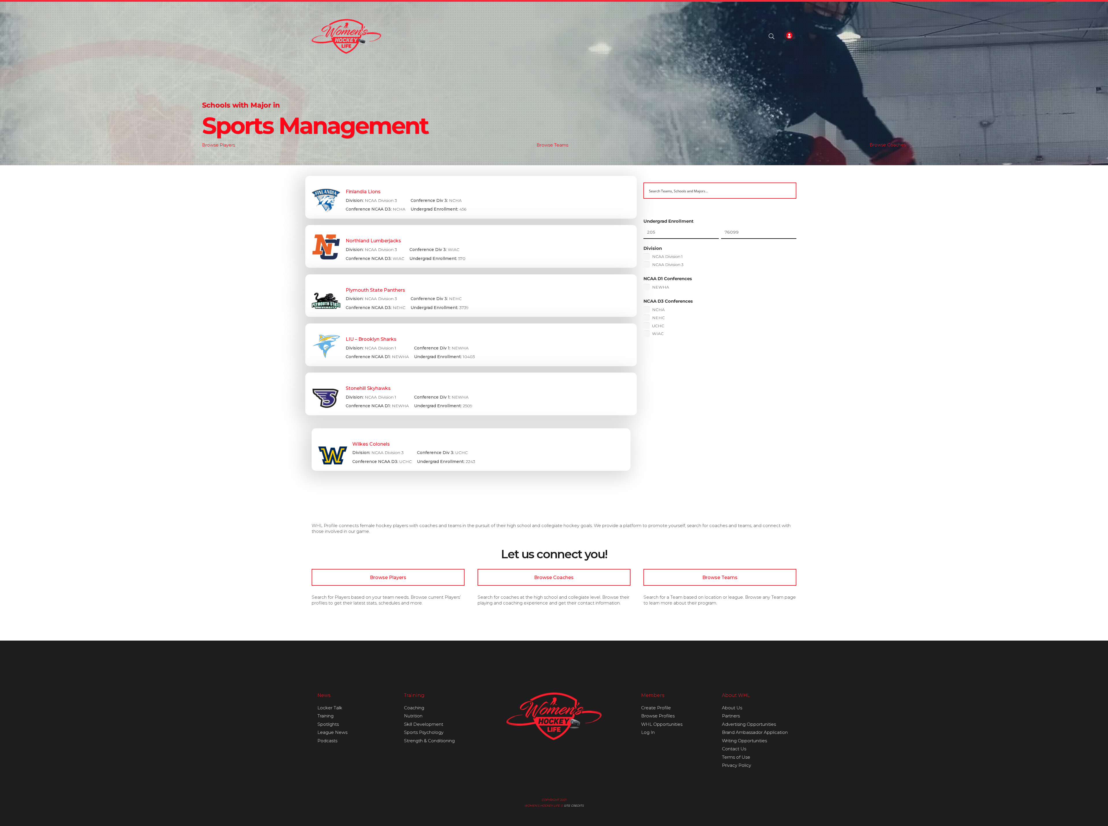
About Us (732, 707)
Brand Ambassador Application (755, 732)
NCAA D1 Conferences (667, 278)
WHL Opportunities (661, 724)
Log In (648, 732)
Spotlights (328, 724)
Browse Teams (552, 145)
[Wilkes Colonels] (471, 449)
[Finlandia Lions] (471, 197)
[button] (771, 36)
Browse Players (218, 145)
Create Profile (656, 707)
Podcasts (327, 740)
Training (325, 716)
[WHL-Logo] (346, 36)
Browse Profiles (658, 716)
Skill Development (423, 724)
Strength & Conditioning (429, 740)
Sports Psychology (423, 732)
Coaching (414, 707)
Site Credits (574, 806)
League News (332, 732)
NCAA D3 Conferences (668, 301)
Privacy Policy (736, 765)
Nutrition (413, 716)
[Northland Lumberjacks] (471, 246)
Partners (731, 716)
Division (652, 248)
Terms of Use (736, 757)
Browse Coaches (888, 145)
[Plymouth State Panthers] (471, 295)
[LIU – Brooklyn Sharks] (471, 344)
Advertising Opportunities (749, 724)
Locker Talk (329, 707)
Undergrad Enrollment (668, 221)
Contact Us (734, 748)
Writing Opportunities (744, 740)
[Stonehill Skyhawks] (471, 394)
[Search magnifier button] (788, 190)
